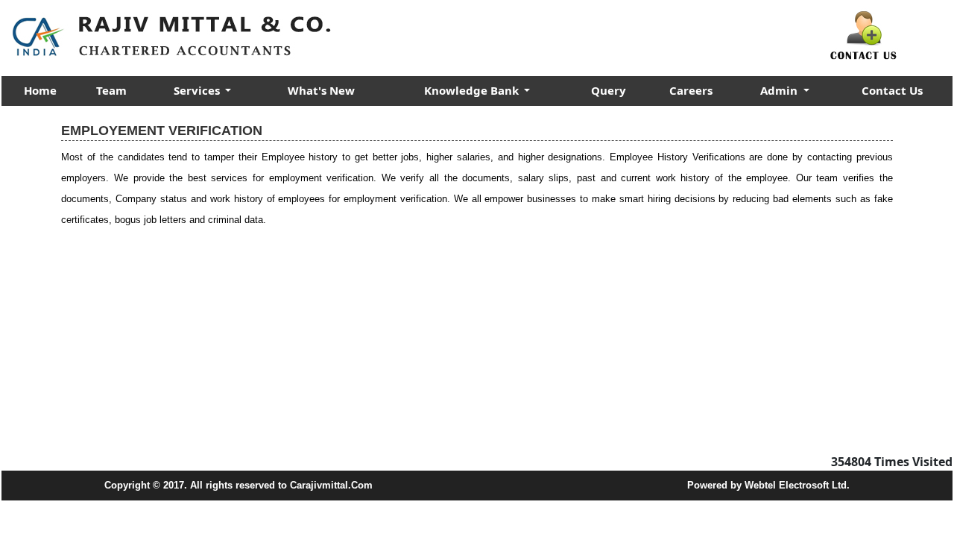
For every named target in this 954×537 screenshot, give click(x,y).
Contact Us (892, 90)
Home (40, 90)
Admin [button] (780, 90)
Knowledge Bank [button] (473, 90)
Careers (691, 90)
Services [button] (198, 90)
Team (111, 90)
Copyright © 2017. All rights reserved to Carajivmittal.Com (238, 485)
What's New (321, 90)
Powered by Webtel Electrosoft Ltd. (768, 485)
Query (608, 90)
